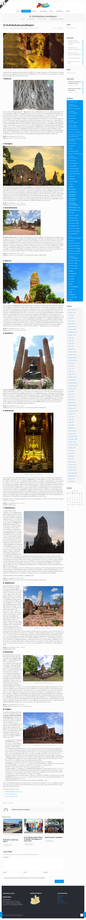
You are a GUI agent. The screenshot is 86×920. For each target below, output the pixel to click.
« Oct (68, 509)
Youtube (61, 899)
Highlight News (73, 118)
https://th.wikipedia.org (11, 794)
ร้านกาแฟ (71, 212)
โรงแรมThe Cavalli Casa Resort (10, 840)
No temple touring (73, 129)
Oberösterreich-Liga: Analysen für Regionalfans (74, 48)
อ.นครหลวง (72, 276)
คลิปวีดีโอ (71, 186)
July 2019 (71, 416)
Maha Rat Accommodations (73, 121)
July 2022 (71, 337)
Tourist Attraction (73, 163)
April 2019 (71, 425)
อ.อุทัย (70, 292)
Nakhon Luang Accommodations (73, 125)
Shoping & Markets (73, 151)
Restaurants (72, 145)
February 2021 (72, 377)
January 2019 (72, 433)
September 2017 (73, 476)
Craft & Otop (72, 115)
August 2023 (72, 312)
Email (25, 872)
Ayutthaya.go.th (63, 902)
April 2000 (71, 481)
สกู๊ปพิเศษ (71, 271)
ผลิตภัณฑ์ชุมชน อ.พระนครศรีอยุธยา (74, 204)
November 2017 (73, 473)
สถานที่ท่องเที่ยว (31, 19)
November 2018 (73, 439)
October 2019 (72, 408)
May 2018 (71, 456)
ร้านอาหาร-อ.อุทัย (73, 263)
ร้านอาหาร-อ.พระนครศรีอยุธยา (73, 257)
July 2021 (71, 366)
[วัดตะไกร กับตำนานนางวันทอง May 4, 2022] (85, 914)
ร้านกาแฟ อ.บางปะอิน (74, 231)
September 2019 (73, 411)
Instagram (61, 901)
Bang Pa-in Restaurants (75, 108)
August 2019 (72, 414)
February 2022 (72, 352)
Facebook (61, 896)
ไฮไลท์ (70, 299)
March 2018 (72, 461)
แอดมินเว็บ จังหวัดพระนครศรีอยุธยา (19, 28)
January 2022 (72, 354)
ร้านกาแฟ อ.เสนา (73, 218)
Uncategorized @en (74, 168)
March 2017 (72, 478)
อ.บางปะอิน (71, 279)
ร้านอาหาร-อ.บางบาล (74, 245)
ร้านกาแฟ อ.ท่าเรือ (73, 220)
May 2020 (71, 397)
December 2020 (73, 383)
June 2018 (71, 453)
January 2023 (72, 329)
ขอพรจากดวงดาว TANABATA (54, 837)
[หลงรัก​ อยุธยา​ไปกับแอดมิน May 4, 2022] (1, 914)
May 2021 (71, 371)
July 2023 (71, 315)
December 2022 (73, 332)
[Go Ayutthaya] (43, 5)
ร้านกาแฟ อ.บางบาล (74, 225)
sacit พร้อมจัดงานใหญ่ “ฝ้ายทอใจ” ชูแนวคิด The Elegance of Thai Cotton (33, 839)
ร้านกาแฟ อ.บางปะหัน (74, 228)
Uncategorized (72, 165)
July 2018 (71, 450)
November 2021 (73, 360)
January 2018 (72, 467)
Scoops (71, 148)
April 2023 (71, 321)
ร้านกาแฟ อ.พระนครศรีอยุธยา (75, 237)
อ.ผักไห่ (70, 284)
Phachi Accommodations (75, 132)
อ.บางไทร (71, 281)
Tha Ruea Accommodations (73, 157)
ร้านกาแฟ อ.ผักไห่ (73, 233)
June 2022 (71, 340)
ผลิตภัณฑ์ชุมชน (72, 192)
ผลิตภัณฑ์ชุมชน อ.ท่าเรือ (75, 210)
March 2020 (72, 402)
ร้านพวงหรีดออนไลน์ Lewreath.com (13, 791)
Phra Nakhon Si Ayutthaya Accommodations (75, 135)
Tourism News (72, 160)
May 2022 (71, 343)
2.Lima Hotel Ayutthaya (74, 58)
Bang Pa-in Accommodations (73, 105)
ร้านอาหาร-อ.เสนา (73, 265)
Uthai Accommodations (75, 173)
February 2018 (72, 464)
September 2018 (73, 445)
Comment (6, 857)
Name (5, 872)
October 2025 (72, 309)
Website (46, 872)
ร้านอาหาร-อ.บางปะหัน (74, 248)
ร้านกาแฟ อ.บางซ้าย (74, 223)
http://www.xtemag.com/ (11, 796)
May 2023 (71, 318)
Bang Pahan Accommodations (73, 112)
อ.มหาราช (71, 289)
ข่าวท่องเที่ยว (72, 179)
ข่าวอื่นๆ (71, 184)
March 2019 (72, 428)
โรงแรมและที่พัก (73, 297)
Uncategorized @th (74, 171)
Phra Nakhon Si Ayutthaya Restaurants (75, 139)
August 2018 (72, 447)
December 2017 (73, 470)
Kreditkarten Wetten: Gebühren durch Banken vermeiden (74, 42)
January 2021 (72, 380)
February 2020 (72, 405)
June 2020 (71, 394)
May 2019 (71, 422)
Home (23, 19)
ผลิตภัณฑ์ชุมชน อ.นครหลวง (72, 195)
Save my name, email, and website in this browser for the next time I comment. (25, 878)
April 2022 (71, 346)
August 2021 (72, 363)
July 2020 (71, 391)
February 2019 (72, 430)
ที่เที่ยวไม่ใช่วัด (72, 189)
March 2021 (72, 374)
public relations (73, 143)
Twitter (60, 897)
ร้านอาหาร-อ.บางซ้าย (74, 243)
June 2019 (71, 419)
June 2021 (71, 368)
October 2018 (72, 442)
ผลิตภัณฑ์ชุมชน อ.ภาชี (74, 207)
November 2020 (73, 385)
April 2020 (71, 399)
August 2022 (72, 335)
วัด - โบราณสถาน (42, 19)
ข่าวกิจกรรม (72, 176)
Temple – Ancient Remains (75, 153)
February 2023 (72, 326)
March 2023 (72, 323)
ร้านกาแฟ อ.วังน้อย (73, 215)
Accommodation (73, 101)
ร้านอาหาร (71, 240)
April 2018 (71, 459)
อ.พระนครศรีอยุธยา (73, 286)
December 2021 (73, 357)
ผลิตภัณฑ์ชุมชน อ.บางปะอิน (72, 199)
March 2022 (72, 349)
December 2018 (73, 436)
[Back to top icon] (81, 915)
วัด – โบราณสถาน (73, 268)
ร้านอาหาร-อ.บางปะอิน (74, 251)
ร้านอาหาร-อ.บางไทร (74, 253)
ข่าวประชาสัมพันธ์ (73, 181)
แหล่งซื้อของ (72, 294)
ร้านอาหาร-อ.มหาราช (74, 260)
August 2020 (72, 388)
